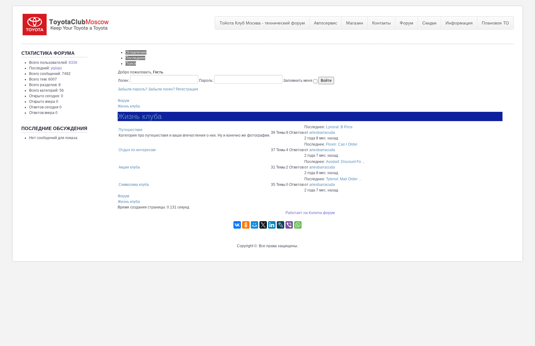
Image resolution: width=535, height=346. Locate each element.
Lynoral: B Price (339, 127)
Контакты (381, 22)
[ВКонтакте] (237, 225)
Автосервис (325, 22)
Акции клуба (129, 167)
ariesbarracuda (322, 132)
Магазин (354, 22)
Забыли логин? (161, 89)
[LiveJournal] (280, 225)
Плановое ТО (495, 22)
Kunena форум (322, 213)
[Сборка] (65, 23)
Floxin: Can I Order (342, 144)
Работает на (296, 213)
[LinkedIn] (272, 225)
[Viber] (289, 225)
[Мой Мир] (254, 225)
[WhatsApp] (298, 225)
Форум (406, 22)
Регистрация (187, 89)
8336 (73, 62)
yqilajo (56, 68)
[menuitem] (262, 23)
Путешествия (130, 130)
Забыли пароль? (132, 89)
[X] (263, 225)
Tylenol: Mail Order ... (343, 179)
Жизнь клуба (129, 106)
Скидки (429, 22)
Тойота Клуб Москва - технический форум (262, 22)
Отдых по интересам (137, 150)
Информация (459, 22)
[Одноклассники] (246, 225)
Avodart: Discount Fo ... (345, 162)
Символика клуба (134, 184)
